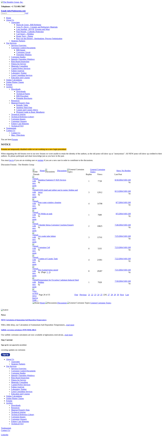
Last (127, 295)
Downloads (16, 89)
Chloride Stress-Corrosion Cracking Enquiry (56, 225)
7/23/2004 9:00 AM (123, 247)
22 (92, 295)
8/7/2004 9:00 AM (123, 202)
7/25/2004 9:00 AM (123, 236)
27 (109, 295)
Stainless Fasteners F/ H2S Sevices (52, 180)
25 (101, 295)
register (40, 160)
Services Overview (18, 45)
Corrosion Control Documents (23, 48)
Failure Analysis (17, 71)
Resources (15, 101)
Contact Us (10, 130)
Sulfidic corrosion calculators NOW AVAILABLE (18, 330)
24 (98, 295)
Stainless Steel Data (24, 107)
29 (115, 295)
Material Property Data (20, 103)
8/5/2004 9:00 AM (123, 214)
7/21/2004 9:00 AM (123, 270)
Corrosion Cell (44, 247)
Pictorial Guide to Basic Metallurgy (30, 112)
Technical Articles (18, 114)
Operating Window (24, 55)
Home (8, 18)
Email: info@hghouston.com (13, 11)
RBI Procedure (22, 96)
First (76, 295)
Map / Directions (18, 135)
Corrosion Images (18, 119)
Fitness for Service (18, 64)
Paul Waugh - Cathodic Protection (30, 32)
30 (118, 295)
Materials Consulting (19, 66)
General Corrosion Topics (100, 303)
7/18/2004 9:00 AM (123, 281)
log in (11, 160)
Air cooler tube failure (47, 236)
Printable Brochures (24, 98)
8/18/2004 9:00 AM (123, 180)
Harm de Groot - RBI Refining (28, 25)
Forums (9, 84)
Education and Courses (20, 78)
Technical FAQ (17, 126)
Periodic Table (22, 105)
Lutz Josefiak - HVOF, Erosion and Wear (33, 29)
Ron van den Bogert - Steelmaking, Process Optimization (39, 38)
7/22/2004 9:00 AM (123, 259)
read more (70, 325)
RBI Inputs (20, 50)
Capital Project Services (20, 68)
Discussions (62, 171)
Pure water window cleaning (49, 202)
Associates (15, 22)
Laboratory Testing (18, 73)
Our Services (11, 43)
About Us (10, 20)
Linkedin (4, 435)
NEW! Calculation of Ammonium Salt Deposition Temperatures (23, 320)
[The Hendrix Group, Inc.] (12, 2)
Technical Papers (23, 94)
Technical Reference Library (22, 117)
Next (122, 295)
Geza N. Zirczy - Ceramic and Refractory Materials (37, 27)
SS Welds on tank (45, 214)
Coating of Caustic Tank (48, 259)
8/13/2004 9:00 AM (123, 191)
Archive (9, 87)
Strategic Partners (18, 41)
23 (95, 295)
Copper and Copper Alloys (27, 110)
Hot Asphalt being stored (48, 270)
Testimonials (11, 128)
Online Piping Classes (15, 82)
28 (112, 295)
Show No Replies (123, 171)
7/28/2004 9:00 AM (123, 225)
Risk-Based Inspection (20, 61)
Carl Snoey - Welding (25, 34)
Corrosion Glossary (19, 121)
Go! (26, 13)
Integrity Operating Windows (23, 59)
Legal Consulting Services (21, 75)
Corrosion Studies (18, 57)
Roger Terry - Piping (24, 36)
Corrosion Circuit (23, 52)
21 (89, 295)
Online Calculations (14, 80)
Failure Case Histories (20, 124)
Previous (83, 295)
